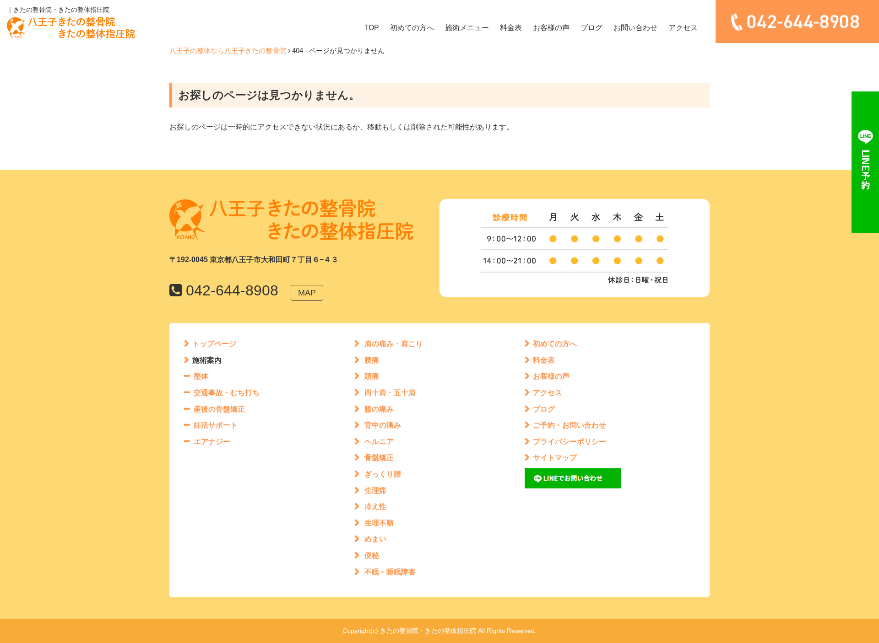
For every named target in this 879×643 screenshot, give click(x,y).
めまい (375, 539)
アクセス (683, 28)
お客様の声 (551, 28)
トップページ (214, 344)
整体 (201, 376)
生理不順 (379, 523)
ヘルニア (379, 441)
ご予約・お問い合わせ (569, 425)
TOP (371, 28)
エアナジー (212, 441)
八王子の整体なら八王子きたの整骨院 (227, 50)
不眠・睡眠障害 (390, 572)
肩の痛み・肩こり (393, 344)
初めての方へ (412, 28)
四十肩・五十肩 (390, 393)
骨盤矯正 (379, 457)
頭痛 (371, 376)
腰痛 (371, 360)
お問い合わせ (635, 28)
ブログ (591, 28)
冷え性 (375, 506)
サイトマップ (555, 457)
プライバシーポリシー (569, 441)
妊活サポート (216, 425)
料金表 (511, 28)
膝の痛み (379, 409)
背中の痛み (382, 425)
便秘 (371, 555)
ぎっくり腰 (382, 474)
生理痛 (375, 490)
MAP (307, 292)
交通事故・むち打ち (227, 393)
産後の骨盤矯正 (219, 409)
